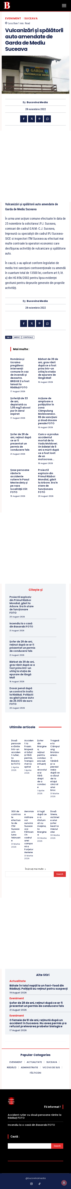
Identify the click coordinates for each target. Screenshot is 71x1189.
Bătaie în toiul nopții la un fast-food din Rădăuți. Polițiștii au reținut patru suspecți (38, 987)
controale (28, 337)
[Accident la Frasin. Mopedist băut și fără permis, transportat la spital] (25, 735)
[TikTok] (39, 1184)
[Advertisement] (35, 166)
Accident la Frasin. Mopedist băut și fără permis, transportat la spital (28, 753)
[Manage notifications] (64, 1183)
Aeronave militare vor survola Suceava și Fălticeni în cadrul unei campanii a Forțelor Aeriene (29, 832)
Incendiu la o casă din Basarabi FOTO (21, 625)
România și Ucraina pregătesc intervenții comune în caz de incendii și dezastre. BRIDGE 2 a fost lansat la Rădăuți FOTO (19, 373)
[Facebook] (23, 118)
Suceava (31, 18)
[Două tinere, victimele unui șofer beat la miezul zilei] (51, 806)
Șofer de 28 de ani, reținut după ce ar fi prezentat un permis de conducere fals (20, 442)
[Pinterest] (39, 118)
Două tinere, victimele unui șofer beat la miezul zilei (54, 821)
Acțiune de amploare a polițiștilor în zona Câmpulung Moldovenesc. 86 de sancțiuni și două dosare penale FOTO (47, 411)
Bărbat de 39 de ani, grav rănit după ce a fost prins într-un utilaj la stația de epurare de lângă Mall (48, 368)
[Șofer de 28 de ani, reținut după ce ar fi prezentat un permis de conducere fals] (49, 646)
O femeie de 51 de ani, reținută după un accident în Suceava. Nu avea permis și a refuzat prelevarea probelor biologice (38, 1023)
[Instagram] (31, 1184)
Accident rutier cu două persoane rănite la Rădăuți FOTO (34, 1116)
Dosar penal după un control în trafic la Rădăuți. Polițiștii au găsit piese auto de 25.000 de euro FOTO (21, 696)
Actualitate (17, 981)
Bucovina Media (37, 102)
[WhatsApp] (47, 118)
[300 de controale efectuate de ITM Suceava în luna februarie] (12, 806)
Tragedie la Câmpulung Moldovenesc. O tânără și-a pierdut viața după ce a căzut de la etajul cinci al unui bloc (55, 765)
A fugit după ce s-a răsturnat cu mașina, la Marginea (42, 823)
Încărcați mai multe (34, 868)
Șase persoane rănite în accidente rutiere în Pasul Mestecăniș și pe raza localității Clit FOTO (19, 481)
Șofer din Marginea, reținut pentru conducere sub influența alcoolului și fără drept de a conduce (42, 764)
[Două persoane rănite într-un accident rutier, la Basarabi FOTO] (12, 735)
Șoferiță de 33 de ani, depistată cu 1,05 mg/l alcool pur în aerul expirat (20, 406)
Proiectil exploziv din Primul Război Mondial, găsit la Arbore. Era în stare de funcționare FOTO (48, 481)
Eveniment (13, 18)
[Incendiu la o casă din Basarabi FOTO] (49, 628)
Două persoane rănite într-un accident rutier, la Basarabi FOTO (16, 752)
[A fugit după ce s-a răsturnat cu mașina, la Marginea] (38, 806)
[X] (31, 118)
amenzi (17, 337)
